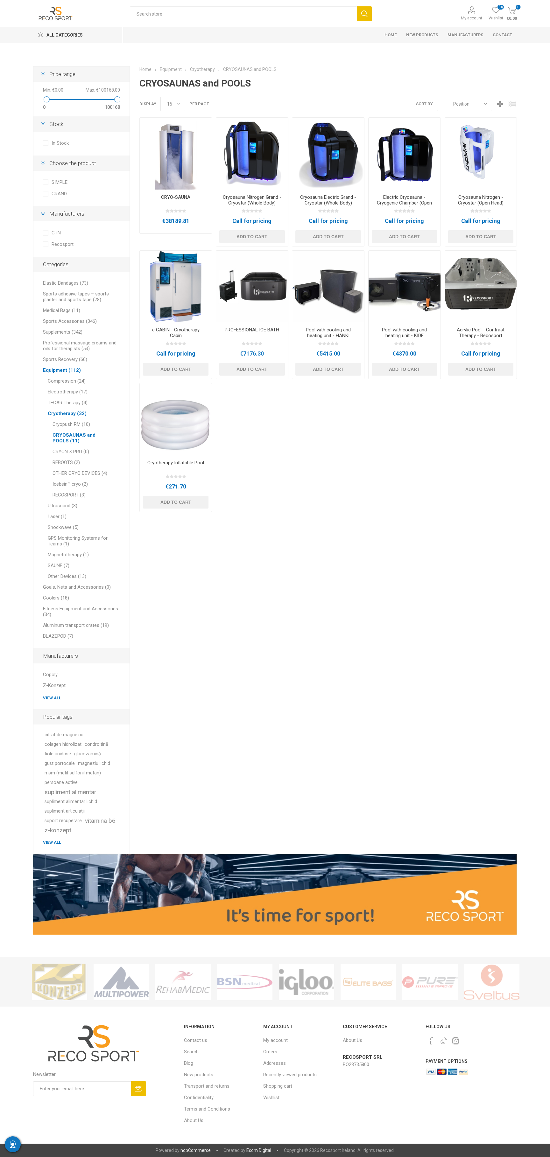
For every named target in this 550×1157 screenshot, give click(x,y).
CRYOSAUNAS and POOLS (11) (74, 438)
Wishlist (271, 1097)
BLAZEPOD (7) (58, 636)
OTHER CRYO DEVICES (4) (80, 473)
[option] (59, 982)
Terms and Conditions (207, 1109)
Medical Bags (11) (61, 310)
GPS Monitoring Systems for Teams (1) (78, 541)
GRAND (59, 194)
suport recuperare (63, 820)
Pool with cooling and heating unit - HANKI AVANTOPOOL (328, 335)
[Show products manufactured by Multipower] (59, 982)
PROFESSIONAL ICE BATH (252, 330)
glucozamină (87, 754)
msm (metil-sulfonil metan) (73, 773)
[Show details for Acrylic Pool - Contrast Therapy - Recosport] (481, 286)
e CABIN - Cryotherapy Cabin (176, 332)
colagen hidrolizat (63, 744)
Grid (500, 104)
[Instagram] (456, 1041)
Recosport (63, 244)
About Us (193, 1120)
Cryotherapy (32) (67, 413)
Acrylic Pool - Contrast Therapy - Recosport (480, 332)
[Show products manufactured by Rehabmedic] (121, 982)
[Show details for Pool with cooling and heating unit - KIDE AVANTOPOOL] (405, 286)
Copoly (50, 674)
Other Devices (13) (67, 576)
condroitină (96, 744)
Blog (188, 1063)
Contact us (195, 1040)
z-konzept (58, 830)
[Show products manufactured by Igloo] (244, 982)
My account (471, 18)
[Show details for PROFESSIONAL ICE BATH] (252, 286)
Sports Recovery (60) (65, 359)
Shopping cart (277, 1086)
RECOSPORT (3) (69, 495)
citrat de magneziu (64, 735)
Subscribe (138, 1088)
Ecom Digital (258, 1150)
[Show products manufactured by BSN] (183, 982)
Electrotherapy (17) (68, 392)
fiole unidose (58, 754)
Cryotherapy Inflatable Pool (175, 463)
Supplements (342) (62, 332)
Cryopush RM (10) (71, 424)
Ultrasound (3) (62, 506)
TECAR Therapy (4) (68, 402)
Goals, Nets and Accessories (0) (77, 587)
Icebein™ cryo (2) (70, 484)
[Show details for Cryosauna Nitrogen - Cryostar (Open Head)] (481, 154)
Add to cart (251, 236)
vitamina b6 (100, 820)
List (512, 104)
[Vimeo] (444, 1039)
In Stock (60, 143)
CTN (56, 233)
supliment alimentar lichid (71, 801)
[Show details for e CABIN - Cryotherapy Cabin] (176, 286)
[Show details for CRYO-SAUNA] (176, 154)
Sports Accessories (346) (70, 321)
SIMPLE (59, 182)
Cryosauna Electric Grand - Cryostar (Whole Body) (328, 200)
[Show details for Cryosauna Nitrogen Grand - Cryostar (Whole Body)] (252, 154)
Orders (270, 1052)
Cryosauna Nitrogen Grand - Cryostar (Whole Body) (252, 200)
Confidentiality (199, 1097)
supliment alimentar (70, 792)
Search (364, 13)
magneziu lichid (94, 763)
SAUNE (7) (58, 565)
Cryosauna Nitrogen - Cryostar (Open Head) (481, 200)
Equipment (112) (62, 370)
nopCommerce (195, 1150)
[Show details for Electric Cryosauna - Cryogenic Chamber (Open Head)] (405, 154)
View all (52, 698)
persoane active (61, 782)
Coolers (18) (56, 598)
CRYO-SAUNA (175, 197)
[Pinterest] (432, 1041)
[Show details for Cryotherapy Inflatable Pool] (176, 419)
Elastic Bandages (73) (65, 283)
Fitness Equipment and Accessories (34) (80, 611)
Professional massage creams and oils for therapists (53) (79, 345)
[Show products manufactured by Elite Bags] (306, 982)
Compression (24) (67, 381)
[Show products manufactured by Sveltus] (430, 982)
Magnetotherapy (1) (68, 555)
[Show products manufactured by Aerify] (491, 982)
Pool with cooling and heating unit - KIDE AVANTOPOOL (404, 335)
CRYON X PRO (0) (71, 451)
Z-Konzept (54, 685)
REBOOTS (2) (66, 462)
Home (145, 69)
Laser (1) (57, 516)
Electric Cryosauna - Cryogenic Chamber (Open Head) (404, 202)
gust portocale (60, 763)
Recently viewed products (290, 1074)
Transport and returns (206, 1086)
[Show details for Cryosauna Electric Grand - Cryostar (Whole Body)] (328, 154)
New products (198, 1074)
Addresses (274, 1063)
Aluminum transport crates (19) (76, 625)
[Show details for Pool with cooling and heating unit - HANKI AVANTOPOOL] (328, 286)
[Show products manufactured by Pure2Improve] (368, 982)
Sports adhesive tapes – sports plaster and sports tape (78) (76, 296)
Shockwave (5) (63, 527)
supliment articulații (65, 811)
